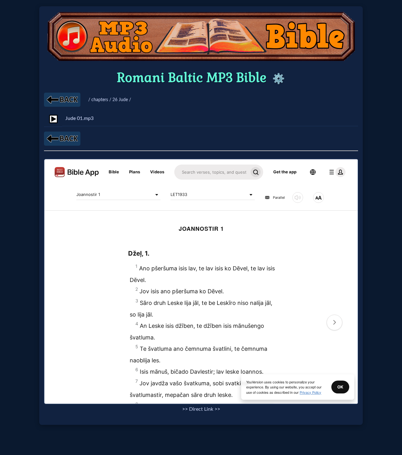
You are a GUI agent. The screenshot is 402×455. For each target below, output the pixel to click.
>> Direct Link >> (201, 409)
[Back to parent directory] (62, 100)
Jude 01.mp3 (79, 118)
